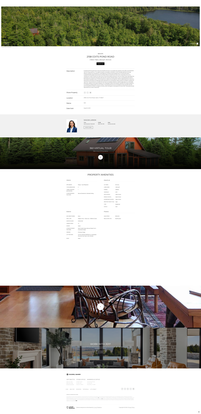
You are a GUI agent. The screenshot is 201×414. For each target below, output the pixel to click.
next (8, 43)
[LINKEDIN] (128, 389)
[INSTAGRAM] (125, 389)
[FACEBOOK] (122, 389)
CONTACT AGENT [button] (88, 127)
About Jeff (72, 389)
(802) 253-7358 (69, 383)
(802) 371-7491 (69, 381)
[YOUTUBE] (133, 389)
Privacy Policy (131, 407)
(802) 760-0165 (101, 123)
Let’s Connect (93, 389)
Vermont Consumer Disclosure (72, 394)
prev (5, 43)
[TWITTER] (131, 389)
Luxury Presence (98, 407)
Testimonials (86, 389)
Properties (78, 389)
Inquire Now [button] (100, 63)
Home (67, 389)
